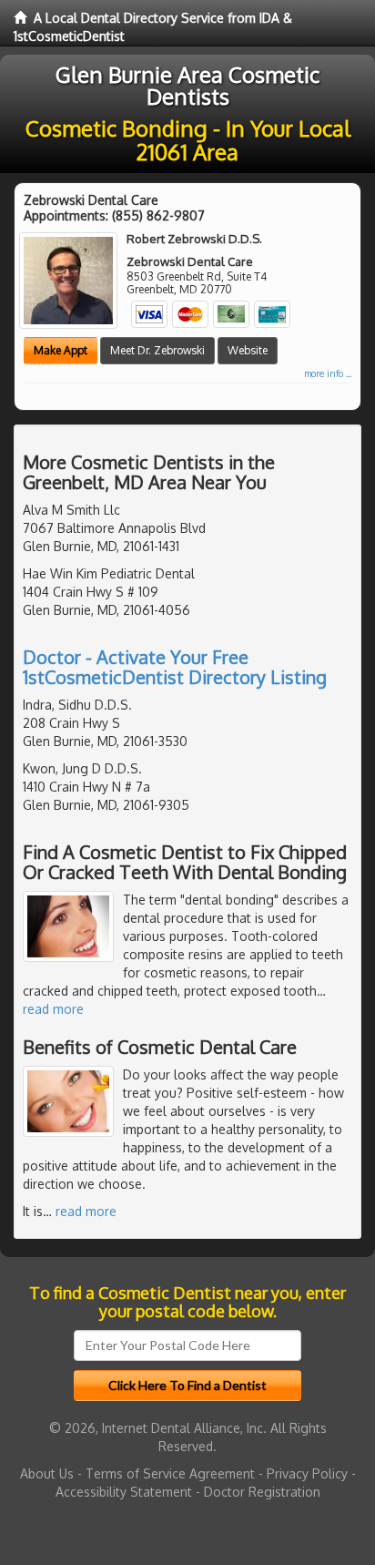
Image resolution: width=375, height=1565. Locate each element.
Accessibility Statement (124, 1491)
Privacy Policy (307, 1473)
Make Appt (60, 350)
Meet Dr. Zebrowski (157, 350)
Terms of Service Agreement (170, 1473)
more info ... (327, 373)
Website (248, 350)
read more (53, 1009)
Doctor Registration (262, 1491)
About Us (47, 1473)
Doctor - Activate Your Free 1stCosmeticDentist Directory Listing (175, 667)
